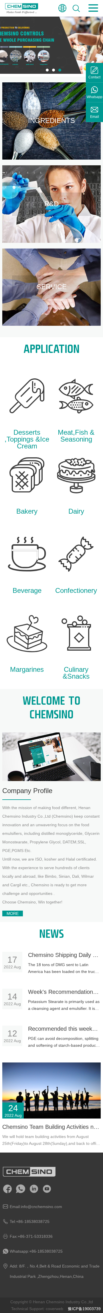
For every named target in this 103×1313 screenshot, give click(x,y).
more (13, 913)
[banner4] (51, 45)
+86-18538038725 (32, 1221)
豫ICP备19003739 (84, 1308)
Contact (94, 77)
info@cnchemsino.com (41, 1206)
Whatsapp (94, 97)
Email (94, 117)
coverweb (54, 1308)
